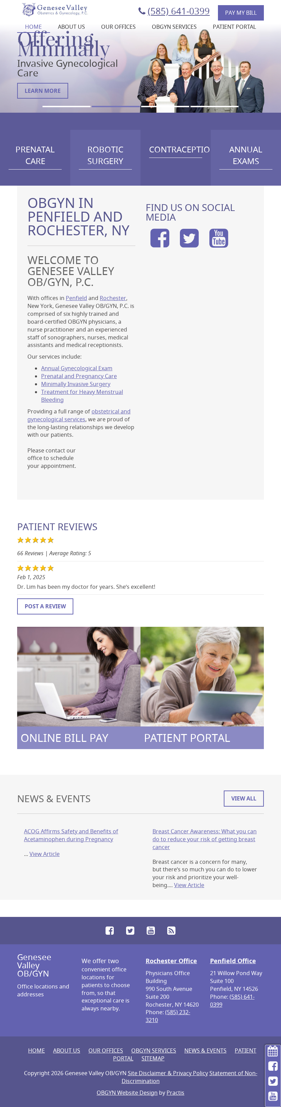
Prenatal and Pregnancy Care (79, 376)
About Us (71, 26)
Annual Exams (245, 155)
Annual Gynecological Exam (76, 368)
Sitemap (153, 1058)
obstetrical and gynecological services (79, 415)
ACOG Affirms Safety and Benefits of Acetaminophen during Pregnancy (71, 835)
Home (33, 26)
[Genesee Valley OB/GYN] (55, 9)
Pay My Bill (241, 12)
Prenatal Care (35, 155)
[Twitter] (189, 244)
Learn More (43, 91)
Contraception (180, 149)
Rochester (113, 298)
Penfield (76, 298)
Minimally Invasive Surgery (75, 384)
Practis (175, 1092)
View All (243, 798)
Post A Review (45, 606)
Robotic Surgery (105, 155)
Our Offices (118, 26)
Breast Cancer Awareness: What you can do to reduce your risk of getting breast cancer (204, 839)
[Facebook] (160, 244)
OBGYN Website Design (127, 1092)
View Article (44, 854)
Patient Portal (234, 26)
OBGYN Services (174, 26)
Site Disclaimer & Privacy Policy (168, 1073)
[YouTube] (219, 244)
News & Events (205, 1050)
